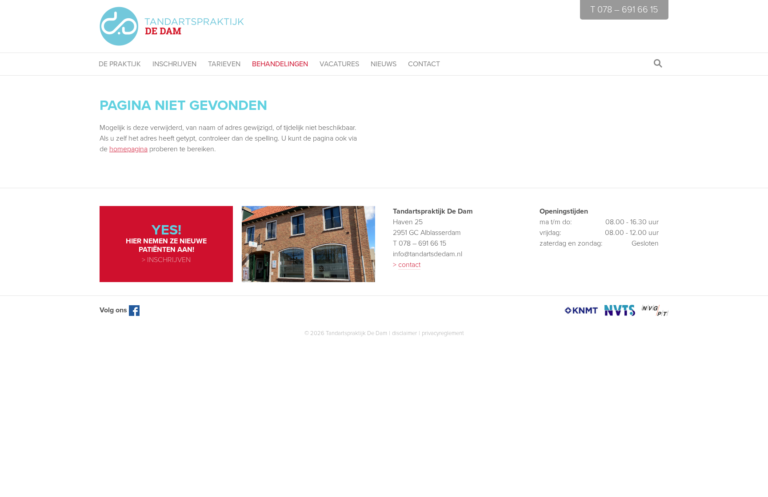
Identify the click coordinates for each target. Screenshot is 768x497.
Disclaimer (404, 333)
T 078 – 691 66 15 (624, 9)
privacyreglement (443, 333)
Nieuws (383, 64)
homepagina (128, 149)
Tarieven (224, 64)
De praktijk (120, 64)
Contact (424, 64)
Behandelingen (280, 64)
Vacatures (339, 64)
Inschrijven (174, 64)
